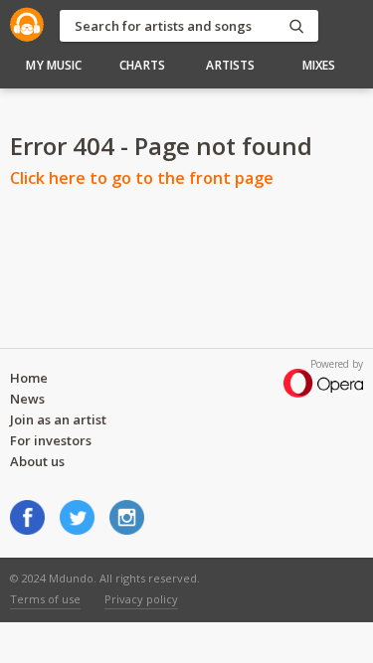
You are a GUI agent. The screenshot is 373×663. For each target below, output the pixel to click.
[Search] (296, 26)
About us (37, 461)
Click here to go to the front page (142, 178)
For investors (51, 440)
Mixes (319, 65)
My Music (54, 65)
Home (29, 378)
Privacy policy (141, 598)
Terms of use (45, 598)
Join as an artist (58, 419)
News (27, 399)
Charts (142, 65)
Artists (230, 65)
